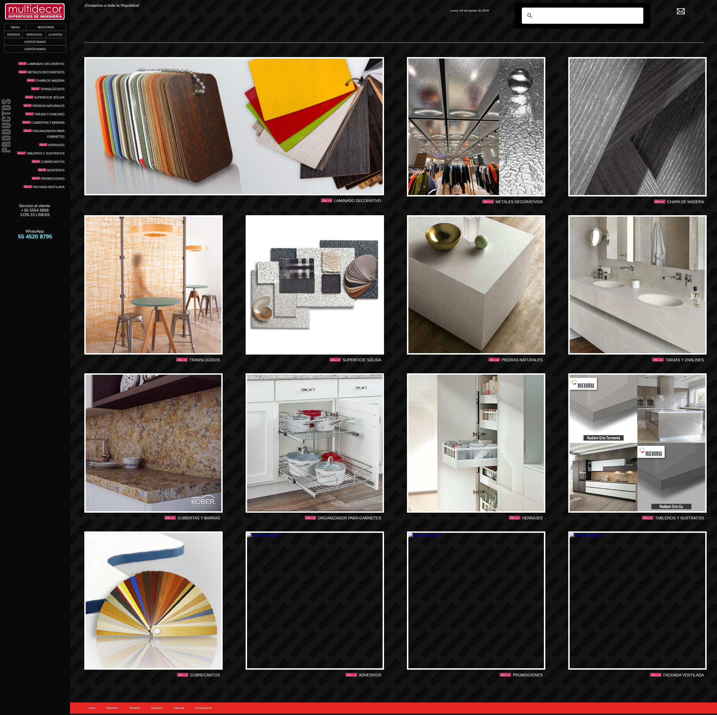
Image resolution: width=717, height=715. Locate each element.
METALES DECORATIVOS (45, 72)
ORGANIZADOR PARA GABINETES (48, 133)
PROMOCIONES (52, 178)
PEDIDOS (13, 34)
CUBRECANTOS (52, 161)
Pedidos (134, 707)
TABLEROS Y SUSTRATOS (44, 153)
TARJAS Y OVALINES (49, 114)
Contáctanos (203, 707)
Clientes (179, 707)
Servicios (156, 707)
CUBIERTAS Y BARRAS (47, 122)
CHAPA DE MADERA (49, 80)
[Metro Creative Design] (35, 12)
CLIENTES (55, 34)
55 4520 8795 (35, 236)
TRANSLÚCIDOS (51, 89)
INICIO (15, 27)
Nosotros (112, 707)
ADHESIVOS (55, 170)
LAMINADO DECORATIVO (45, 63)
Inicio (92, 707)
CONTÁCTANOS (35, 41)
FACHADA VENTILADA (48, 187)
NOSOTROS (46, 27)
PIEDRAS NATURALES (48, 105)
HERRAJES (55, 145)
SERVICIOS (34, 34)
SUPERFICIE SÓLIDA (48, 97)
